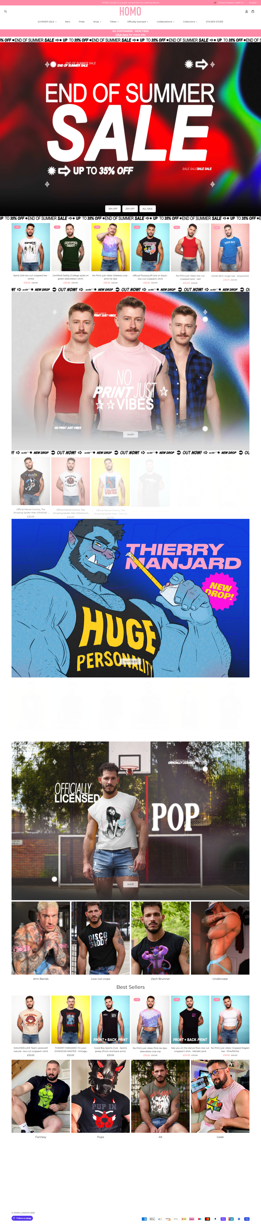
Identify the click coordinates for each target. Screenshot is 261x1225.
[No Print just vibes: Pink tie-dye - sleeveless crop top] (150, 1020)
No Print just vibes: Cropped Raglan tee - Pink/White (230, 1050)
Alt (160, 1137)
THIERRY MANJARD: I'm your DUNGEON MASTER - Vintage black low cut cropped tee (31, 733)
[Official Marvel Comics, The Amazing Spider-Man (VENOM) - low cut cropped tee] (31, 480)
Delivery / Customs (22, 1181)
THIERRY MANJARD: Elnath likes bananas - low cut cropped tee (150, 733)
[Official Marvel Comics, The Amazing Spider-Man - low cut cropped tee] (110, 480)
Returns (16, 1172)
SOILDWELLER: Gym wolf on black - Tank (190, 733)
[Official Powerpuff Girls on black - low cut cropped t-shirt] (150, 247)
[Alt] (160, 1096)
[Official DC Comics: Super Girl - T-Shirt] (230, 480)
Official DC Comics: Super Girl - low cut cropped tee (190, 510)
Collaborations (164, 21)
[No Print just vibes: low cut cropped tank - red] (190, 247)
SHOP (130, 433)
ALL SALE (148, 208)
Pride (82, 21)
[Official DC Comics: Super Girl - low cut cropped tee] (190, 480)
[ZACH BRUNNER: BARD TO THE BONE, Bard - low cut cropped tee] (110, 703)
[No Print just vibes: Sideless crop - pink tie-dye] (110, 247)
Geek (220, 1137)
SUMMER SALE (46, 21)
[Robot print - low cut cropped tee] (150, 480)
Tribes (113, 21)
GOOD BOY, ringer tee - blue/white (230, 275)
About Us (17, 1186)
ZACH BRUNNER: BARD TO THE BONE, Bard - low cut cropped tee (110, 733)
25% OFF (130, 208)
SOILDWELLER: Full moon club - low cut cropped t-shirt (70, 733)
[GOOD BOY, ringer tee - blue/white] (230, 247)
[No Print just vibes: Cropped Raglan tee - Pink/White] (230, 1020)
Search (15, 1158)
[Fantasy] (41, 1096)
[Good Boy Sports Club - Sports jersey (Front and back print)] (110, 1020)
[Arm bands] (41, 938)
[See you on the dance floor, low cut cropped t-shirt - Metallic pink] (190, 1020)
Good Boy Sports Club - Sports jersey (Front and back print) (110, 1050)
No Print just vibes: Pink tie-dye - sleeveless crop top (150, 1050)
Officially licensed (136, 21)
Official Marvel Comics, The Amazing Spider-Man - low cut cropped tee (110, 510)
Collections (189, 21)
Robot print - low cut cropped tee (150, 508)
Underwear (220, 978)
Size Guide (17, 1167)
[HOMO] (130, 11)
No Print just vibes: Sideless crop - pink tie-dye (110, 277)
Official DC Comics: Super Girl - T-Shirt (230, 510)
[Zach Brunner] (160, 938)
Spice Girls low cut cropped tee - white (30, 277)
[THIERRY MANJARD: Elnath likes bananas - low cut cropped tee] (150, 703)
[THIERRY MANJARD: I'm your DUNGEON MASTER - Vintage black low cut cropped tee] (31, 703)
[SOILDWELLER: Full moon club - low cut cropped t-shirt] (70, 703)
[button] (253, 11)
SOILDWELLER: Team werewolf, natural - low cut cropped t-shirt (31, 1050)
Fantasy (40, 1137)
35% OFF (113, 208)
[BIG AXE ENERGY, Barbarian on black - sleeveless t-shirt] (230, 703)
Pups (100, 1137)
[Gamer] (220, 1096)
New (67, 21)
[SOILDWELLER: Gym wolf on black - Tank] (190, 703)
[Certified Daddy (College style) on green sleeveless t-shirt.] (70, 247)
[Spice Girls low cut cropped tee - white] (31, 247)
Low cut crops (100, 978)
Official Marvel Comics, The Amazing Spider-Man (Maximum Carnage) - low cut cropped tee (70, 510)
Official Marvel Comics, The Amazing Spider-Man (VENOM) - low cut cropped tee (30, 510)
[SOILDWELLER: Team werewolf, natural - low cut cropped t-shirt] (31, 1020)
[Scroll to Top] (256, 1210)
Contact (16, 1162)
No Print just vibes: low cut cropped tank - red (190, 277)
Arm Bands (41, 978)
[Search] (5, 11)
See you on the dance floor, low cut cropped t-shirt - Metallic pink (190, 1050)
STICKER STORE (214, 21)
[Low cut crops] (100, 938)
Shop (96, 21)
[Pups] (100, 1096)
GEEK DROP (130, 883)
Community (18, 1190)
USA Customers (20, 1176)
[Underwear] (220, 938)
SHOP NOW (130, 660)
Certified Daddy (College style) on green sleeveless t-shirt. (71, 277)
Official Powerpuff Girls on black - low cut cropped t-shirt (150, 277)
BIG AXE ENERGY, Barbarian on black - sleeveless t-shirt (230, 733)
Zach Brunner (160, 978)
